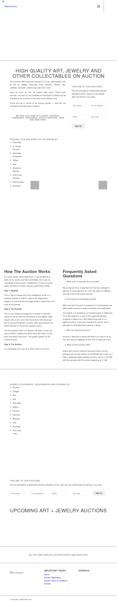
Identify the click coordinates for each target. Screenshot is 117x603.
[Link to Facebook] (108, 6)
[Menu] (98, 6)
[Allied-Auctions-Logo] (9, 6)
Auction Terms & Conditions (55, 580)
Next (103, 185)
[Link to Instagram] (112, 6)
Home (46, 574)
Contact (47, 583)
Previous (35, 185)
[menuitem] (98, 6)
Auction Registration (52, 577)
